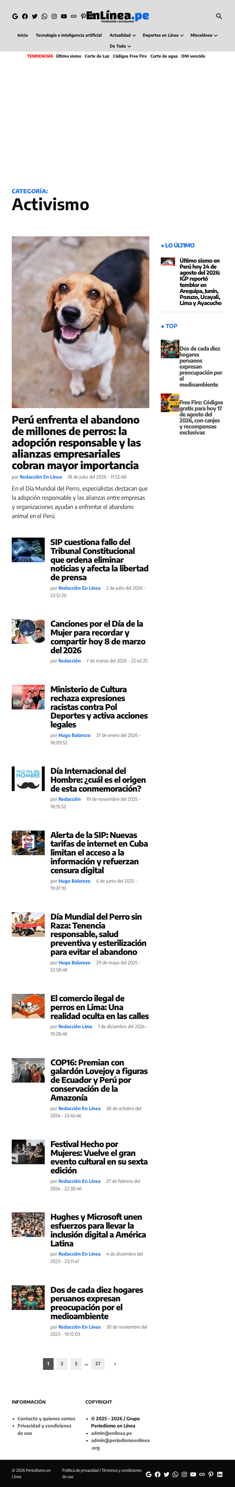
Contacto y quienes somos (46, 1418)
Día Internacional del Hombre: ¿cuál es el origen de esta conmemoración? (98, 779)
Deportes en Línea (161, 35)
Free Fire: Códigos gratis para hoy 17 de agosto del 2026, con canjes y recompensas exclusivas (201, 417)
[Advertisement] (117, 122)
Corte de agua (164, 56)
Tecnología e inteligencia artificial (69, 35)
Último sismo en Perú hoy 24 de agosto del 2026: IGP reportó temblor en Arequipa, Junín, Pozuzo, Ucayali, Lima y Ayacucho (201, 281)
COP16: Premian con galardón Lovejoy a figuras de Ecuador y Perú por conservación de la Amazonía (99, 1079)
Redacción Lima (75, 1026)
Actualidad (120, 35)
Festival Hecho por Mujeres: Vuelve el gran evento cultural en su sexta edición (99, 1157)
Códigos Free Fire (130, 56)
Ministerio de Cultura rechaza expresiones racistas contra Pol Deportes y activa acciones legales (99, 706)
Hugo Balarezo (74, 735)
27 (97, 1363)
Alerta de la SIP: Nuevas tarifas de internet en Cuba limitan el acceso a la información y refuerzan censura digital (99, 852)
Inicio (22, 35)
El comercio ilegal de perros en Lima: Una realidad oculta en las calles (99, 1007)
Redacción (69, 661)
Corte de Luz (97, 56)
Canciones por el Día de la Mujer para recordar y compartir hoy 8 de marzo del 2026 (97, 636)
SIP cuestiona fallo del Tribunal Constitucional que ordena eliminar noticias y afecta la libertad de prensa (99, 559)
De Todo (118, 46)
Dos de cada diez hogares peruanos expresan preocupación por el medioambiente (96, 1303)
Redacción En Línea (41, 477)
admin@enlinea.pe (111, 1433)
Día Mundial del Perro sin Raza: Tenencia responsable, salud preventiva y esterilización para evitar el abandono (98, 934)
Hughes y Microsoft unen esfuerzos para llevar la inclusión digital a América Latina (98, 1229)
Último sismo (68, 56)
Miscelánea (201, 35)
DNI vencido (193, 56)
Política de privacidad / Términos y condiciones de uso (102, 1473)
